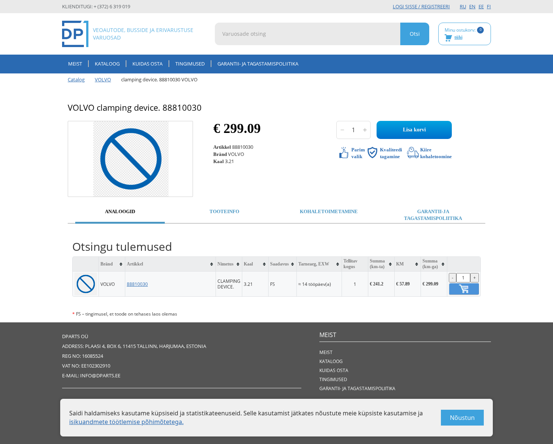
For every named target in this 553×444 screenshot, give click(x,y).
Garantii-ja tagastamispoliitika (433, 215)
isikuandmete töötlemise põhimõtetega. (126, 422)
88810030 (137, 284)
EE (481, 6)
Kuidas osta (147, 63)
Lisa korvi (414, 130)
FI (489, 6)
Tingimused (190, 63)
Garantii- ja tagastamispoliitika (257, 63)
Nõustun (462, 417)
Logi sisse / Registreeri (421, 6)
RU (463, 6)
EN (472, 6)
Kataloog (107, 63)
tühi (458, 37)
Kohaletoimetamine (329, 211)
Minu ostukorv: (463, 33)
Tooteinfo (224, 211)
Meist (75, 63)
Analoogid (120, 211)
